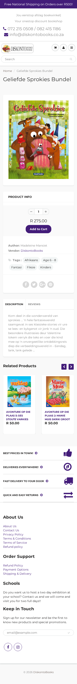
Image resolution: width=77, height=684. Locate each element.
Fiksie (31, 267)
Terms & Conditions (17, 538)
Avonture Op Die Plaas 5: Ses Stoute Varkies (18, 415)
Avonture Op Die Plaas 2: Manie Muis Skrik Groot (57, 415)
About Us (9, 526)
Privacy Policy (13, 534)
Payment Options (16, 569)
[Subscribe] (68, 633)
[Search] (71, 59)
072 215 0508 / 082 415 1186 (34, 28)
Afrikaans (31, 260)
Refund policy (13, 547)
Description (14, 304)
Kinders (45, 267)
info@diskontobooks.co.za (36, 34)
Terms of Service (15, 542)
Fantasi (16, 267)
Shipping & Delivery (17, 574)
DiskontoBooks (32, 251)
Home (7, 71)
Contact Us (11, 530)
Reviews (34, 304)
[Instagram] (18, 647)
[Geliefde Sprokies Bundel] (38, 139)
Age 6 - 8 (49, 260)
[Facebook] (8, 647)
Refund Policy (13, 565)
